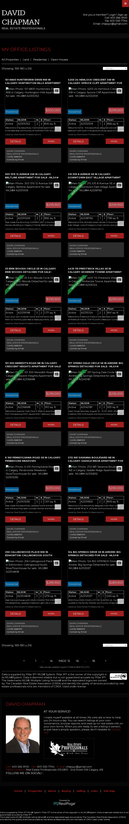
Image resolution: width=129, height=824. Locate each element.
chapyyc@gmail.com (114, 23)
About (52, 791)
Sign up (122, 14)
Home (18, 791)
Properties (35, 791)
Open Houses (59, 59)
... (43, 661)
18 (93, 661)
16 (77, 661)
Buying (66, 791)
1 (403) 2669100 (14, 156)
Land (26, 59)
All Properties (10, 59)
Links (94, 791)
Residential (40, 59)
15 (69, 661)
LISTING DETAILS (15, 142)
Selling (80, 791)
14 (51, 661)
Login (112, 14)
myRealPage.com (64, 804)
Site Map (109, 791)
